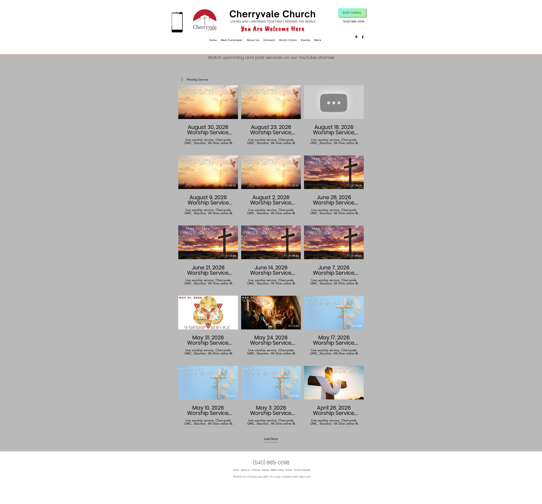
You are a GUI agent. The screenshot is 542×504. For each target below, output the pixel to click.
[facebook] (363, 37)
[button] (269, 40)
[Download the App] (177, 22)
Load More (271, 439)
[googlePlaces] (356, 37)
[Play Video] (208, 102)
